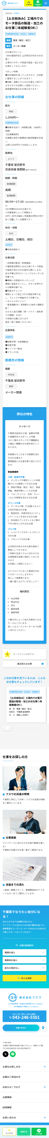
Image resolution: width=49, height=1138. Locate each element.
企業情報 (7, 1097)
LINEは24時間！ (31, 1014)
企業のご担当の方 (11, 1076)
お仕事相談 (29, 4)
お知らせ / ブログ (11, 1087)
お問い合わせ (21, 1028)
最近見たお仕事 (24, 663)
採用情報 (7, 1107)
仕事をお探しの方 (11, 1066)
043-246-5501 (26, 1017)
